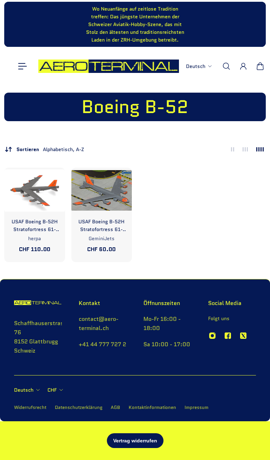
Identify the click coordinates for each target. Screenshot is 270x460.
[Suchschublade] (226, 66)
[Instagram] (212, 335)
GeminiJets (102, 238)
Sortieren (50, 149)
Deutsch (23, 389)
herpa (34, 238)
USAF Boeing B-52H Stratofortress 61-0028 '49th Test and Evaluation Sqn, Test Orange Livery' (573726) (35, 225)
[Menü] (22, 66)
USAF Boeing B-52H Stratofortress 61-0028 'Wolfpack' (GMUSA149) (101, 225)
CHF (52, 389)
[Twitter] (243, 335)
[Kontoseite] (243, 66)
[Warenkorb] (260, 66)
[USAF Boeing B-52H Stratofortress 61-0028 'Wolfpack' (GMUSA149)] (101, 190)
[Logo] (108, 66)
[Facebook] (228, 335)
